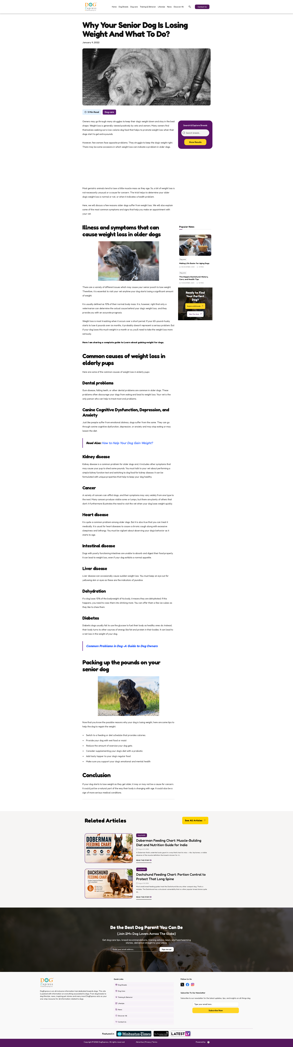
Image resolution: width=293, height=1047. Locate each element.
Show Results (195, 142)
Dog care (134, 7)
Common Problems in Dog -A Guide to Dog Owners (122, 646)
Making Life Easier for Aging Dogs (194, 263)
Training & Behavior (148, 7)
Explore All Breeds (194, 306)
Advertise (140, 1042)
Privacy (148, 1042)
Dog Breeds (123, 7)
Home (114, 7)
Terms (154, 1042)
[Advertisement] (128, 169)
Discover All (179, 7)
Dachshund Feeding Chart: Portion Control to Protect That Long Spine (171, 876)
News (169, 7)
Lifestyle (161, 7)
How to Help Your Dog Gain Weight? (127, 443)
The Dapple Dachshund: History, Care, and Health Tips (193, 278)
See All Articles (193, 820)
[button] (189, 6)
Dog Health (141, 835)
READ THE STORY (144, 860)
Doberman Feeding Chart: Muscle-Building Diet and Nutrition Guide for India (168, 842)
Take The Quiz (194, 314)
